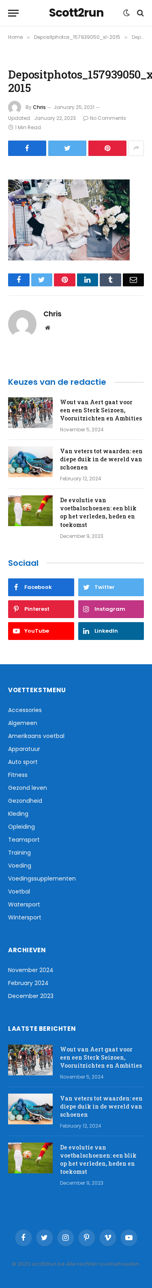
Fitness (18, 775)
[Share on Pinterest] (107, 148)
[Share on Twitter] (67, 148)
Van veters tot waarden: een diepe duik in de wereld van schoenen (101, 459)
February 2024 (28, 983)
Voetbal (19, 891)
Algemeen (22, 723)
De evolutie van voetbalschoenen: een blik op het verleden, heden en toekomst (98, 512)
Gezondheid (25, 801)
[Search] (139, 13)
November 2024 (31, 970)
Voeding (19, 866)
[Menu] (13, 13)
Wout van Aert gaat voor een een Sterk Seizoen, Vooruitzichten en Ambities (101, 410)
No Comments (108, 118)
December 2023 (31, 996)
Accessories (25, 710)
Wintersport (24, 917)
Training (19, 853)
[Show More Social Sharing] (136, 148)
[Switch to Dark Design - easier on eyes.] (126, 13)
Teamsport (24, 840)
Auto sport (23, 762)
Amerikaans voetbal (36, 736)
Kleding (18, 814)
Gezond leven (27, 788)
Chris (39, 107)
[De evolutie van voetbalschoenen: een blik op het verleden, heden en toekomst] (30, 510)
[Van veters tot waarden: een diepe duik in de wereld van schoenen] (30, 461)
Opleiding (21, 827)
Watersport (24, 904)
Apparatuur (24, 749)
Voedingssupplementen (42, 878)
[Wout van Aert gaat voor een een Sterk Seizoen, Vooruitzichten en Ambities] (30, 412)
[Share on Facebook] (27, 148)
